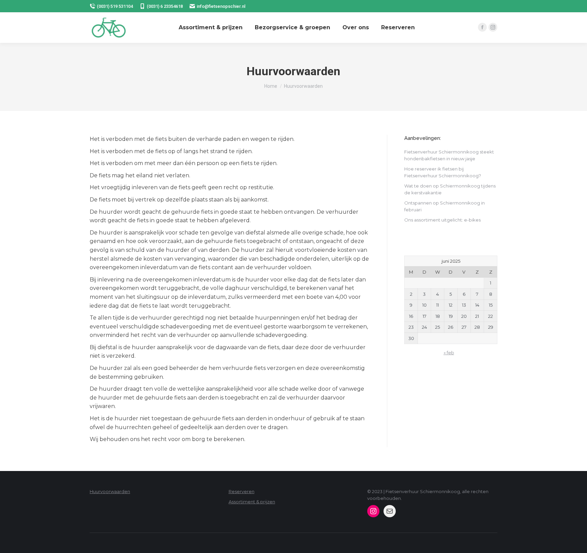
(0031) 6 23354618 (165, 6)
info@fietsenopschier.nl (221, 6)
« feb (449, 352)
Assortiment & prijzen (252, 501)
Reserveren (241, 491)
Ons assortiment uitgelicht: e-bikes (442, 220)
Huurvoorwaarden (110, 491)
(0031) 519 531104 (115, 6)
